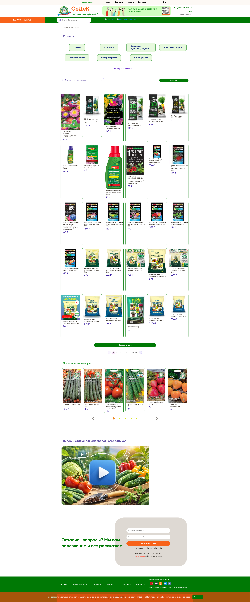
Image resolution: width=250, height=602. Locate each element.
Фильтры (173, 80)
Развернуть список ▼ (123, 69)
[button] (114, 418)
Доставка (142, 2)
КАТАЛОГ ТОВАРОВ (22, 20)
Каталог (63, 585)
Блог (165, 2)
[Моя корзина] (109, 19)
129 (136, 353)
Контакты (119, 2)
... (129, 353)
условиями (140, 556)
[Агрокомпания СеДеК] (64, 11)
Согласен (197, 597)
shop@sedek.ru (186, 15)
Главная (66, 27)
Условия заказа (87, 2)
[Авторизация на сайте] (126, 19)
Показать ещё (125, 345)
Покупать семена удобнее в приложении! (142, 10)
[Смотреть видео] (105, 475)
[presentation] (93, 419)
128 (133, 353)
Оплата (130, 2)
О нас (107, 2)
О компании (125, 585)
